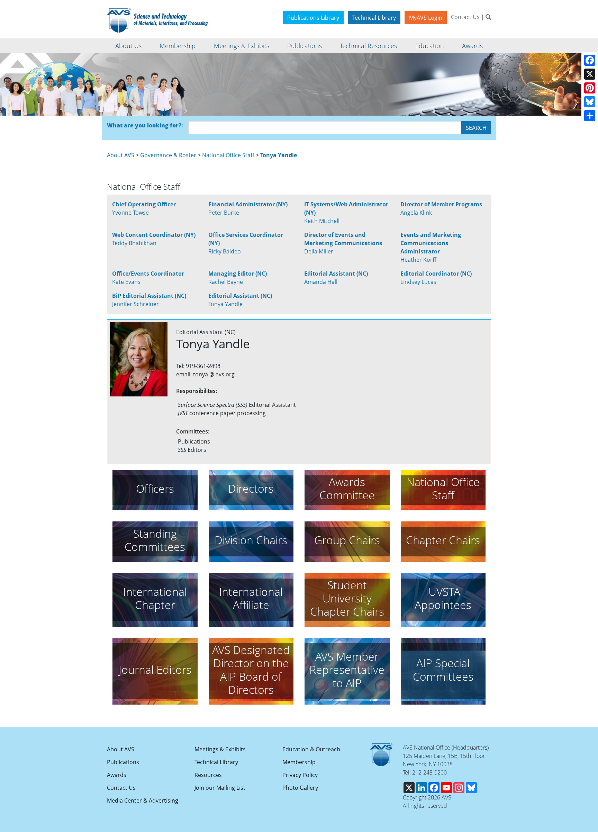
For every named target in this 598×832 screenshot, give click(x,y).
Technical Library (374, 17)
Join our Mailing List (219, 787)
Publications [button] (304, 46)
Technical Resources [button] (368, 46)
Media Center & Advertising (142, 800)
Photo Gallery (300, 787)
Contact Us (465, 17)
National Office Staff (228, 155)
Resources (208, 775)
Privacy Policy (300, 775)
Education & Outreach (311, 749)
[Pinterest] (590, 88)
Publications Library (313, 17)
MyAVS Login (425, 17)
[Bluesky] (590, 102)
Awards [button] (472, 46)
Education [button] (429, 46)
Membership (299, 762)
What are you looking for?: (145, 125)
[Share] (590, 116)
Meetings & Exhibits (220, 749)
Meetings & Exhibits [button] (241, 46)
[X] (590, 74)
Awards (116, 775)
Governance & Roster (168, 155)
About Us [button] (128, 46)
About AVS (120, 155)
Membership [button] (178, 46)
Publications (123, 762)
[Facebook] (590, 60)
